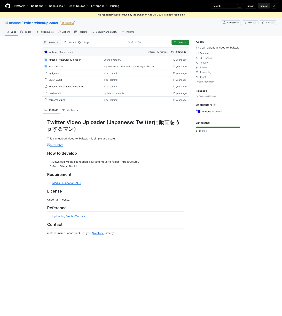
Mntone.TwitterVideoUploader (65, 59)
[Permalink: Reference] (45, 207)
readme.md (55, 93)
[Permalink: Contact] (45, 224)
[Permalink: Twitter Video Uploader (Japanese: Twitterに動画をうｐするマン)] (45, 125)
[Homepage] (7, 5)
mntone (15, 23)
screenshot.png (57, 99)
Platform (19, 6)
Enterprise (97, 6)
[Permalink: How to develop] (45, 153)
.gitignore (54, 73)
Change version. (67, 52)
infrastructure (56, 66)
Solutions (37, 6)
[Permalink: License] (45, 191)
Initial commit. (110, 73)
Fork (251, 22)
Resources (56, 6)
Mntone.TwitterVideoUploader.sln (66, 86)
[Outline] (185, 110)
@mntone (98, 233)
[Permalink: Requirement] (45, 174)
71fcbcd (151, 52)
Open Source (77, 6)
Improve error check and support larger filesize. (128, 66)
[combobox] (149, 42)
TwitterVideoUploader (40, 23)
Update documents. (114, 93)
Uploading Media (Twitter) (68, 216)
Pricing (114, 6)
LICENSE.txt (55, 79)
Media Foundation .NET (66, 183)
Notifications (233, 22)
